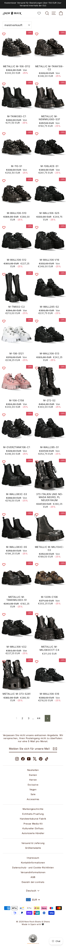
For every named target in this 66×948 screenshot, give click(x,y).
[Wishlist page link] (40, 13)
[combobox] (33, 899)
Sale (33, 794)
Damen (33, 775)
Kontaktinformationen (33, 862)
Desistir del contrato (33, 882)
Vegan (33, 789)
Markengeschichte (33, 809)
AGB (33, 877)
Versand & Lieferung (33, 843)
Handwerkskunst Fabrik (33, 818)
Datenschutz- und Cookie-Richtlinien (33, 867)
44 (38, 718)
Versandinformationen (33, 872)
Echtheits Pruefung (33, 814)
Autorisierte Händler (33, 833)
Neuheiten (33, 770)
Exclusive (33, 784)
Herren (33, 779)
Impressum (33, 858)
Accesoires (33, 799)
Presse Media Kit (33, 823)
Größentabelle (33, 848)
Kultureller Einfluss (33, 828)
